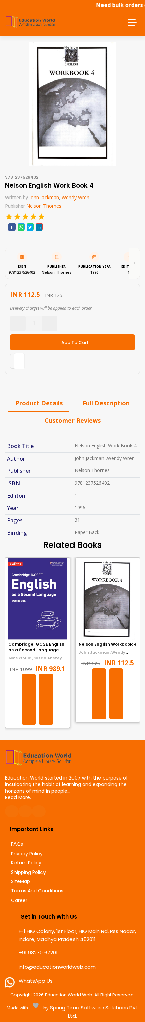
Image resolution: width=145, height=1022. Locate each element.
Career (19, 900)
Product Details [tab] (39, 403)
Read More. (18, 797)
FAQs (17, 844)
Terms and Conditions (37, 891)
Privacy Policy (27, 854)
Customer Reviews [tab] (73, 420)
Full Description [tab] (106, 403)
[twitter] (30, 226)
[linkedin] (39, 226)
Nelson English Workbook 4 (108, 644)
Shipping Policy (28, 872)
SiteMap (20, 881)
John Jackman (44, 197)
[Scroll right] (134, 263)
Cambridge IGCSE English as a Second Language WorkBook (36, 649)
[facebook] (11, 226)
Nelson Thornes (43, 206)
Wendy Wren (75, 197)
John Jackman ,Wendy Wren (102, 655)
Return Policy (26, 863)
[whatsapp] (21, 226)
